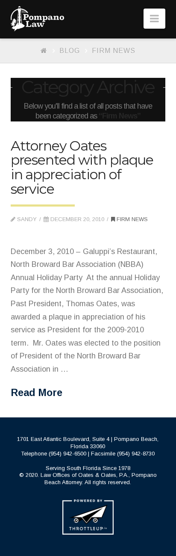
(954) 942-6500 (67, 453)
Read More (36, 392)
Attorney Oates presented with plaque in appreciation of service (82, 167)
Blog (69, 50)
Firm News (113, 50)
